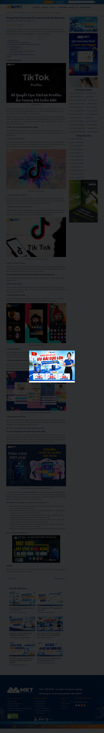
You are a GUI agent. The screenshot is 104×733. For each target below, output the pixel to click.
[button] (72, 352)
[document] (52, 366)
